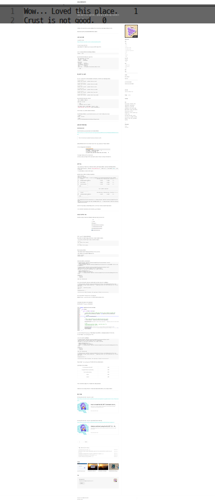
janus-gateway (127, 116)
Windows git (127, 111)
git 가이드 (131, 111)
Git (125, 53)
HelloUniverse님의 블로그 (129, 83)
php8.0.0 (126, 118)
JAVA (126, 52)
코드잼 (131, 109)
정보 (125, 63)
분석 (126, 67)
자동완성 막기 (127, 106)
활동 (125, 69)
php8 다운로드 (135, 109)
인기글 (129, 95)
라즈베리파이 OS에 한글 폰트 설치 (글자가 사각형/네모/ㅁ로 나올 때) (89, 453)
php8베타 (131, 116)
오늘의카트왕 (127, 105)
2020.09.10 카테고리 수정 (129, 91)
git (136, 112)
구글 (129, 118)
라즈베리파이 (127, 108)
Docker (126, 54)
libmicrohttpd (127, 103)
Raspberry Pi (127, 112)
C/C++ (126, 46)
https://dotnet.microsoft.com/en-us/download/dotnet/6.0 (89, 41)
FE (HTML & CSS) (128, 49)
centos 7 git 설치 (133, 112)
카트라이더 (131, 103)
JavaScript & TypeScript (129, 50)
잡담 (125, 41)
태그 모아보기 (127, 76)
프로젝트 (126, 60)
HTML (131, 118)
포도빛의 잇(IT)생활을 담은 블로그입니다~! (86, 480)
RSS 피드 (126, 78)
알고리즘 (126, 58)
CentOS (134, 115)
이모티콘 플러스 (132, 105)
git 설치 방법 (132, 106)
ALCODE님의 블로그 (128, 81)
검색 (134, 2)
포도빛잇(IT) (81, 2)
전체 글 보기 (127, 39)
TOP (137, 498)
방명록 (126, 74)
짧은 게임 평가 (127, 109)
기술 (79, 447)
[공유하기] (80, 442)
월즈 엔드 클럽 (134, 108)
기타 (81, 447)
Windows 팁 (127, 66)
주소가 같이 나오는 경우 (128, 115)
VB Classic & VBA (128, 47)
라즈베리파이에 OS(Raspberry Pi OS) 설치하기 (86, 455)
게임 (125, 71)
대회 (134, 103)
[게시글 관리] (82, 442)
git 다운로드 (135, 118)
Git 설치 (126, 114)
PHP (126, 44)
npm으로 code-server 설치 (83, 449)
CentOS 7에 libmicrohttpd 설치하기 (84, 456)
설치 (130, 108)
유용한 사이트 (127, 65)
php (128, 114)
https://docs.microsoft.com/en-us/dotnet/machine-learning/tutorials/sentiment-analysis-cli (95, 422)
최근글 (126, 95)
